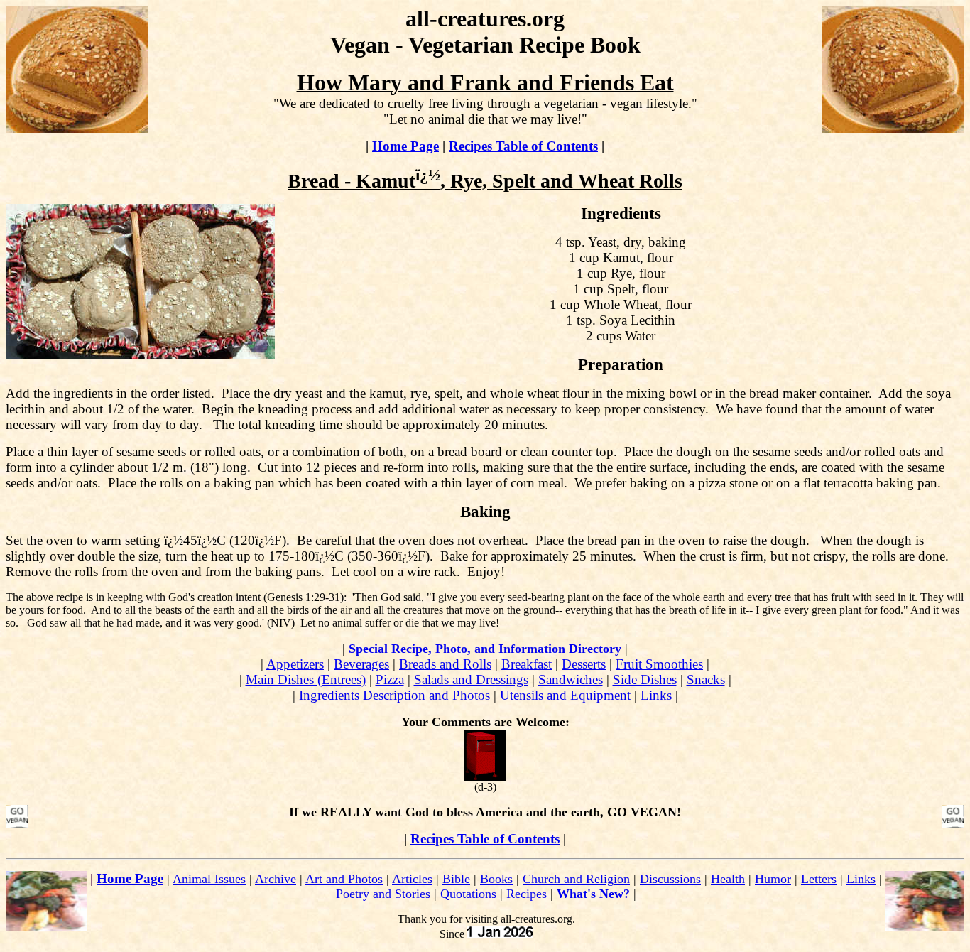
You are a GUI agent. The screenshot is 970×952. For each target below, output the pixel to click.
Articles (412, 879)
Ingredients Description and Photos (394, 695)
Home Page (405, 146)
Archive (275, 879)
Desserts (584, 663)
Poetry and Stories (383, 894)
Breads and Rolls (445, 663)
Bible (456, 879)
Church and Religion (576, 879)
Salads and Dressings (471, 679)
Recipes (526, 894)
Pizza (390, 679)
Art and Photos (344, 879)
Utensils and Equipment (565, 695)
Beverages (361, 663)
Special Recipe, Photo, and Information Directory (485, 649)
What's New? (593, 894)
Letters (819, 879)
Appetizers (295, 663)
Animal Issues (209, 879)
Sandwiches (570, 679)
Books (496, 879)
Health (728, 879)
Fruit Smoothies (659, 663)
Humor (773, 879)
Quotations (468, 894)
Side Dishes (645, 679)
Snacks (706, 679)
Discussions (670, 879)
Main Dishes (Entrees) (306, 679)
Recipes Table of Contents (523, 146)
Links (656, 695)
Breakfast (526, 663)
